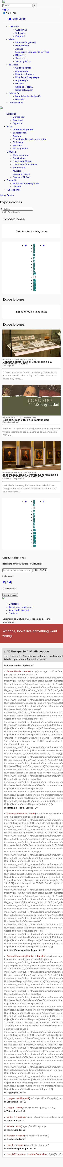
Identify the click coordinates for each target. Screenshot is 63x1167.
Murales (19, 83)
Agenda (19, 49)
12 (34, 280)
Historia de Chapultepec (27, 77)
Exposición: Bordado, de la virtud (32, 52)
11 (35, 277)
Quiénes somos (23, 67)
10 (34, 273)
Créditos (13, 613)
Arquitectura (21, 71)
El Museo (13, 64)
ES (7, 13)
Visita (11, 39)
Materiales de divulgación (28, 96)
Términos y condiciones (21, 607)
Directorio (14, 603)
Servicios (20, 58)
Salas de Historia (24, 86)
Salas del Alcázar (24, 90)
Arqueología (21, 80)
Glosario (19, 99)
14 (34, 286)
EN (14, 13)
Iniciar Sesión (18, 18)
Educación (14, 93)
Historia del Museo (24, 74)
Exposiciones (22, 45)
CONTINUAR (40, 570)
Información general (25, 42)
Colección (14, 26)
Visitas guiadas (23, 61)
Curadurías (21, 29)
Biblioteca (20, 55)
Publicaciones (16, 102)
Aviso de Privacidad (19, 610)
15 (34, 289)
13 (34, 283)
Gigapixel (20, 36)
